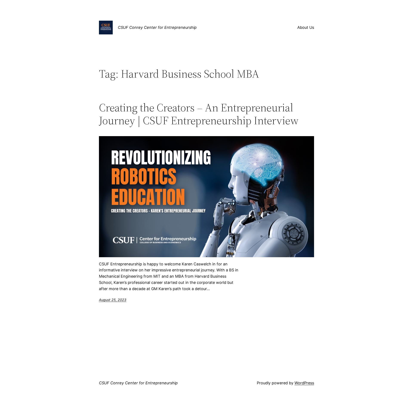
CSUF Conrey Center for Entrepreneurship (157, 27)
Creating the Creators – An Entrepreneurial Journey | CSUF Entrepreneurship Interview (199, 114)
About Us (305, 27)
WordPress (304, 383)
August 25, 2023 (112, 300)
